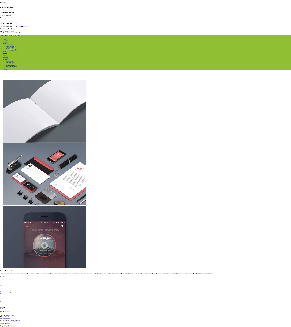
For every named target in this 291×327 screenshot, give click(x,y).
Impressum (17, 320)
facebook (11, 315)
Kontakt (12, 320)
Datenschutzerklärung (5, 323)
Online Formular (22, 26)
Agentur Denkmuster (9, 326)
